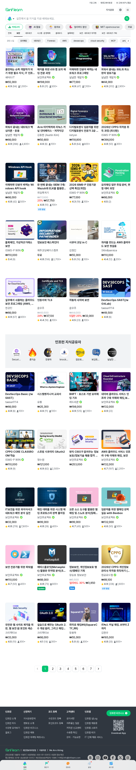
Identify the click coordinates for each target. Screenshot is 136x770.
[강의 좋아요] (31, 94)
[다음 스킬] (128, 40)
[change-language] (120, 10)
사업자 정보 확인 (57, 755)
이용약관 (42, 750)
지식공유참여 (29, 718)
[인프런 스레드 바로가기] (128, 757)
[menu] (128, 10)
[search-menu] (11, 18)
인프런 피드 (10, 723)
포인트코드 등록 (55, 723)
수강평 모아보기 (12, 727)
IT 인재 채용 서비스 (94, 737)
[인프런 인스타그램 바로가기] (98, 757)
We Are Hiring (56, 750)
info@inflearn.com (72, 758)
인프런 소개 (10, 718)
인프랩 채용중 (91, 723)
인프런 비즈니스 (31, 727)
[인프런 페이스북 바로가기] (113, 757)
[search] (126, 18)
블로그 (8, 732)
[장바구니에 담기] (23, 94)
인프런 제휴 (29, 732)
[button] (68, 18)
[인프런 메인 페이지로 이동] (13, 9)
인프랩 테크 (90, 732)
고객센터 (70, 711)
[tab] (9, 33)
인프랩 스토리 (91, 727)
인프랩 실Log (91, 718)
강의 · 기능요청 (73, 737)
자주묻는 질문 (73, 723)
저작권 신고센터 (74, 727)
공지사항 (70, 718)
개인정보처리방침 (29, 750)
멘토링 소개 (29, 723)
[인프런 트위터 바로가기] (120, 757)
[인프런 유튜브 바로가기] (105, 757)
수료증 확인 (72, 732)
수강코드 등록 (54, 718)
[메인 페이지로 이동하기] (12, 750)
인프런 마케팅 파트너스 (34, 737)
